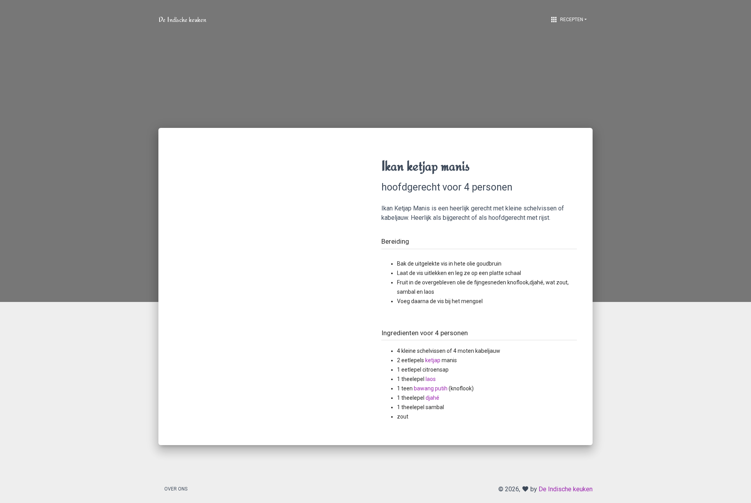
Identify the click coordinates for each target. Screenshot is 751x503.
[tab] (479, 236)
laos (431, 379)
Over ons (175, 489)
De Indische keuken (182, 19)
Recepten (566, 19)
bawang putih (430, 388)
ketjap (432, 360)
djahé (432, 398)
